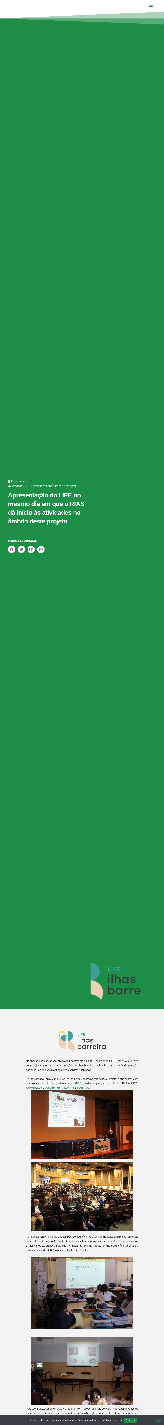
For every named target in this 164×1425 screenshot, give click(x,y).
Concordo (131, 1420)
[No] (159, 1420)
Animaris (31, 1088)
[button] (11, 549)
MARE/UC (83, 1088)
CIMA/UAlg (68, 1088)
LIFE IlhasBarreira (35, 486)
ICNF (40, 1088)
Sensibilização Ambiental (61, 486)
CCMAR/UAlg (52, 1088)
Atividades (17, 486)
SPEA (77, 1083)
